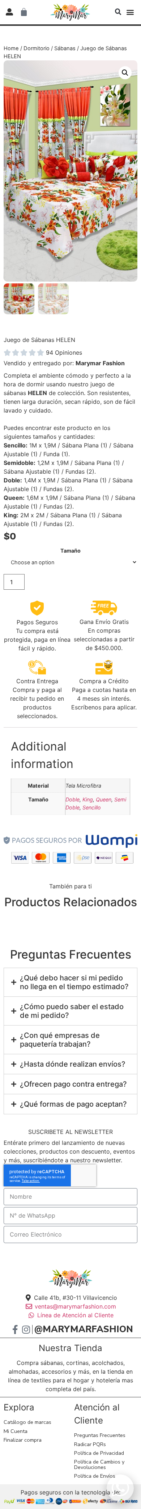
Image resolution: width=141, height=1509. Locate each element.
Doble (72, 799)
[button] (118, 12)
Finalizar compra (23, 1440)
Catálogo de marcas (27, 1422)
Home (11, 48)
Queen (103, 799)
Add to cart (83, 582)
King (87, 799)
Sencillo (91, 807)
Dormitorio (37, 48)
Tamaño (70, 550)
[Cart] (24, 12)
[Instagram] (25, 1329)
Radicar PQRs (90, 1444)
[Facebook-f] (15, 1329)
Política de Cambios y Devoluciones (99, 1464)
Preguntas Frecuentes (99, 1435)
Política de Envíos (94, 1476)
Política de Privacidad (99, 1453)
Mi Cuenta (15, 1431)
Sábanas (65, 48)
